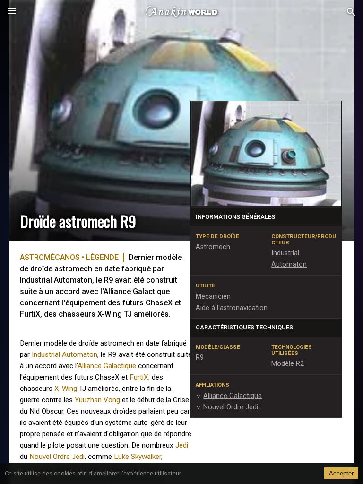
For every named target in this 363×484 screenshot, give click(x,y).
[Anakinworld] (181, 12)
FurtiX (139, 377)
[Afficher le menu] (11, 11)
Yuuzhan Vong (97, 400)
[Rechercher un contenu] (351, 12)
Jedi (181, 445)
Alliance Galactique (107, 366)
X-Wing (65, 388)
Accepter (341, 473)
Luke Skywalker (137, 456)
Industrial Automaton (64, 354)
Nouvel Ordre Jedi (57, 456)
